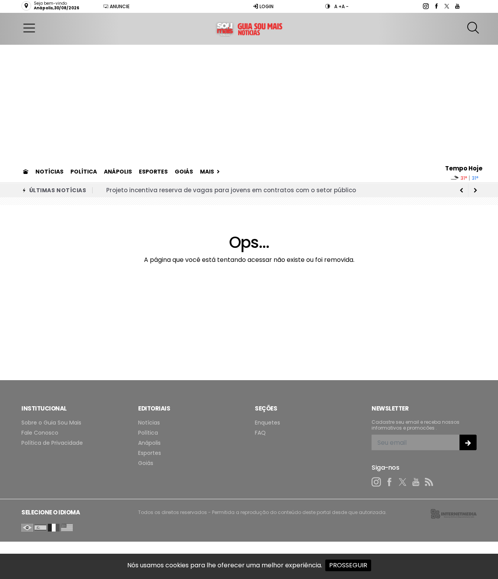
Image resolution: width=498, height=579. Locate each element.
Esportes (153, 171)
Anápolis (118, 171)
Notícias (49, 171)
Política (83, 171)
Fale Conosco (39, 433)
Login (266, 6)
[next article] (461, 190)
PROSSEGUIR (348, 565)
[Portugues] (27, 527)
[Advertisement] (249, 103)
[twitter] (446, 6)
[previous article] (475, 190)
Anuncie (119, 6)
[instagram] (425, 6)
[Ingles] (67, 527)
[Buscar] (474, 27)
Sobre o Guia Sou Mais (51, 422)
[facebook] (435, 6)
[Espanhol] (40, 527)
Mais (207, 171)
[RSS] (429, 482)
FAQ (260, 433)
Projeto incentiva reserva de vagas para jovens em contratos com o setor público (231, 190)
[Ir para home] (25, 171)
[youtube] (456, 6)
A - (345, 6)
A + (338, 6)
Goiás (184, 171)
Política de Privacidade (52, 443)
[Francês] (54, 527)
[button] (29, 27)
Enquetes (267, 422)
